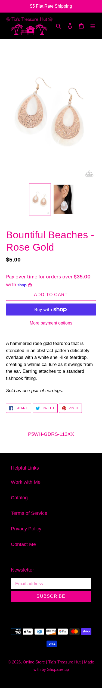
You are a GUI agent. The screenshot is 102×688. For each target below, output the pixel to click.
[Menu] (92, 25)
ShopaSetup (58, 669)
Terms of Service (29, 513)
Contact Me (23, 544)
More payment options (51, 323)
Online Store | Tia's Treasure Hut (52, 662)
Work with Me (26, 482)
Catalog (19, 497)
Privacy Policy (26, 528)
